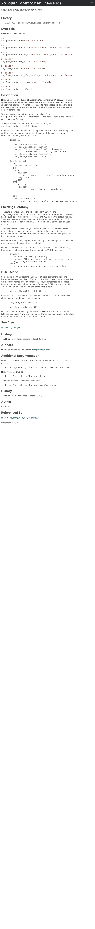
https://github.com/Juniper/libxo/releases (30, 385)
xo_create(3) (33, 217)
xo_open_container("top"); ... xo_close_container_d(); (23, 304)
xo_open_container (31, 3)
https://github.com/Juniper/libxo (25, 376)
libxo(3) (16, 327)
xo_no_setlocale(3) (30, 417)
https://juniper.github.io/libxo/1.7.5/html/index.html (38, 367)
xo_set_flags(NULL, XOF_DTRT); (25, 291)
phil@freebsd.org (41, 349)
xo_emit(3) (6, 327)
